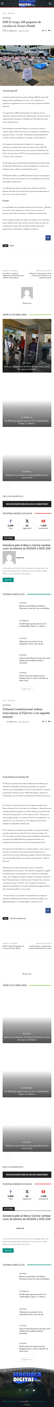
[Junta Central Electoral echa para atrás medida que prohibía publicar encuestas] (10, 659)
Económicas (26, 417)
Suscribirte (43, 520)
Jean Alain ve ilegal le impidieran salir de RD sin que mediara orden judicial (13, 275)
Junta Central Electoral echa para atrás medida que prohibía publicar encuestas (34, 660)
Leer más (8, 580)
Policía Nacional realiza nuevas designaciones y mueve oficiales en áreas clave (33, 678)
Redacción (13, 31)
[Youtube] (34, 1390)
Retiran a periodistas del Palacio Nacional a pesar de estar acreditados (27, 367)
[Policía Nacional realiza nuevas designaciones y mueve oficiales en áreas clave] (10, 677)
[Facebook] (20, 1390)
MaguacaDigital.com (11, 1401)
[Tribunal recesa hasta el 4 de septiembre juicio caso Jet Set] (27, 454)
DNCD (12, 246)
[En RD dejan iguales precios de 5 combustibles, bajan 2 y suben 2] (27, 400)
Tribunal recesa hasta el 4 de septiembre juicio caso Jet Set (27, 476)
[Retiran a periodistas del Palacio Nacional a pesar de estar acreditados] (27, 346)
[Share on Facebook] (48, 239)
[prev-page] (4, 486)
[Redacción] (5, 30)
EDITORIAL (8, 538)
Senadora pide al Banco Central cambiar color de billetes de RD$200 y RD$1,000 (27, 547)
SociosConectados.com (37, 1401)
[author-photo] (10, 557)
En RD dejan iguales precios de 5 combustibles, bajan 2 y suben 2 (27, 422)
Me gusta (10, 520)
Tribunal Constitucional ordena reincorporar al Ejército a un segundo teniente (40, 275)
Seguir (27, 520)
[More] (38, 39)
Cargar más (26, 689)
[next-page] (8, 486)
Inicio (4, 13)
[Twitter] (26, 1390)
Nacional (11, 13)
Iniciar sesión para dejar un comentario (27, 504)
